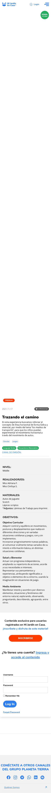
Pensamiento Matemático (28, 448)
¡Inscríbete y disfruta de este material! (25, 628)
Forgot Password (11, 712)
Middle (6, 470)
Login (36, 4)
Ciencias (6, 441)
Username (8, 674)
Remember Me (12, 695)
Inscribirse (25, 638)
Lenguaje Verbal (9, 448)
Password (8, 685)
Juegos (15, 441)
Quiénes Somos (12, 787)
